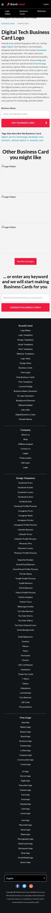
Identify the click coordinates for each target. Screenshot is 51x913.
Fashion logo (25, 790)
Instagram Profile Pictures (25, 525)
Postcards (25, 655)
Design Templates (25, 340)
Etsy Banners (25, 697)
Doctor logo (25, 776)
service (12, 136)
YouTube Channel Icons (25, 625)
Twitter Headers (25, 597)
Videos (25, 683)
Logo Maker (8, 12)
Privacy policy (25, 458)
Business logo (25, 741)
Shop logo (25, 853)
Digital (10, 46)
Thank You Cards (25, 674)
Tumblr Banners (26, 583)
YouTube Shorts (25, 616)
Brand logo (25, 736)
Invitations (25, 669)
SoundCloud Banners (25, 564)
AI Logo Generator (25, 396)
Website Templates (25, 353)
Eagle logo (25, 780)
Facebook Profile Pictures (25, 506)
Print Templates (25, 349)
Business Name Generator (25, 391)
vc (28, 140)
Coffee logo (25, 750)
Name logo (25, 834)
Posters (25, 660)
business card (36, 140)
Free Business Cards (25, 377)
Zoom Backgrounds (25, 630)
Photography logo (25, 839)
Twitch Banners (26, 588)
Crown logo (25, 764)
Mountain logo (25, 825)
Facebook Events (25, 497)
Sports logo (25, 862)
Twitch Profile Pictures (25, 592)
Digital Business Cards (25, 414)
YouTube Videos (25, 620)
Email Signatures (25, 637)
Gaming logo (25, 804)
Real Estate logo (25, 843)
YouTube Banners (25, 611)
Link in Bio (25, 410)
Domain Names (25, 419)
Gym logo (25, 808)
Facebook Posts (25, 483)
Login (25, 467)
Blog (25, 439)
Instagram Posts (25, 511)
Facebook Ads (25, 501)
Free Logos (25, 372)
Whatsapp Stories (26, 606)
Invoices (25, 641)
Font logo (25, 794)
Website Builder (25, 405)
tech (41, 136)
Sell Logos (25, 462)
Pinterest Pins (25, 543)
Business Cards (24, 12)
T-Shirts (25, 679)
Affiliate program (25, 444)
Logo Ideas (25, 358)
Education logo (25, 785)
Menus (26, 646)
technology (40, 63)
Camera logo (25, 745)
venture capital (18, 140)
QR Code (25, 702)
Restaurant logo (25, 848)
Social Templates (25, 344)
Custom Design (25, 386)
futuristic (6, 140)
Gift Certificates (25, 665)
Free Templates (25, 382)
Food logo (25, 799)
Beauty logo (25, 732)
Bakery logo (25, 727)
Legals (25, 453)
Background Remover (25, 400)
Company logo (25, 755)
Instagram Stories (25, 520)
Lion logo (25, 820)
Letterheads (25, 693)
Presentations (25, 707)
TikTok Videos (25, 574)
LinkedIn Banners (25, 529)
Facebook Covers (25, 492)
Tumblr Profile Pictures (25, 578)
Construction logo (25, 759)
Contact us (25, 448)
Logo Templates (25, 335)
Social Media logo (25, 857)
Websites (41, 11)
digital (4, 136)
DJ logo (25, 771)
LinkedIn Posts (25, 534)
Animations (26, 688)
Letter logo (25, 813)
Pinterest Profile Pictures (25, 553)
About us (25, 434)
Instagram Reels (25, 515)
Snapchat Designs (26, 560)
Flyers (25, 651)
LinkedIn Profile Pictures (25, 539)
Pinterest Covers (25, 548)
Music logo (25, 829)
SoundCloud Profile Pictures (25, 569)
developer (42, 50)
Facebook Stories (25, 487)
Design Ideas (25, 363)
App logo (25, 722)
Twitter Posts (25, 602)
